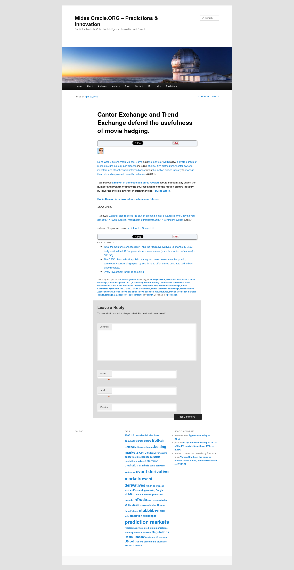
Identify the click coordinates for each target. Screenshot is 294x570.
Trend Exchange (105, 294)
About (90, 86)
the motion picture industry (167, 170)
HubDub (130, 494)
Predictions (171, 86)
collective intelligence (137, 456)
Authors (116, 86)
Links (158, 86)
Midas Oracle (157, 505)
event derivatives (125, 285)
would (166, 161)
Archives (102, 86)
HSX (122, 288)
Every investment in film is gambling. (124, 271)
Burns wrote (162, 190)
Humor (139, 494)
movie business (146, 291)
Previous (203, 96)
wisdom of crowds (133, 545)
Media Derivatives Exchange (165, 288)
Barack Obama (143, 440)
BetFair (158, 440)
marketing (144, 505)
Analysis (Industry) (129, 279)
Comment (104, 326)
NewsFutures (131, 511)
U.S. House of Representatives (129, 294)
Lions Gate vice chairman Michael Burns (119, 161)
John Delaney (154, 500)
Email (105, 390)
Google (159, 490)
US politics (132, 541)
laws (136, 505)
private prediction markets (150, 527)
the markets (155, 161)
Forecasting (139, 490)
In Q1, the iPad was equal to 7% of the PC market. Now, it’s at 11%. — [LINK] (196, 446)
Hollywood (148, 285)
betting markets (157, 279)
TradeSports (149, 537)
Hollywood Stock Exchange (167, 285)
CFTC (128, 282)
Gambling (150, 490)
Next (215, 96)
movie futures (161, 291)
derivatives (178, 282)
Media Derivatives (141, 288)
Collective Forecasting (157, 452)
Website (104, 406)
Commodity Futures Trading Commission (152, 282)
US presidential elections (153, 541)
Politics (160, 511)
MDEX (129, 288)
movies (172, 291)
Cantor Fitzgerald (116, 282)
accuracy (130, 441)
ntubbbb (146, 510)
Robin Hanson (134, 537)
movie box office (129, 291)
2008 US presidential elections (142, 435)
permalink (172, 294)
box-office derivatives (176, 279)
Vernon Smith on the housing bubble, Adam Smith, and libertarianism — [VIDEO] (196, 460)
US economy (161, 537)
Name (105, 374)
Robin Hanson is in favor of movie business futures (127, 199)
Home (78, 86)
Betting (129, 447)
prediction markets (186, 291)
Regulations (160, 532)
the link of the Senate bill (140, 228)
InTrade (140, 499)
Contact (139, 86)
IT (149, 86)
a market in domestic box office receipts (135, 182)
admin (150, 294)
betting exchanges (144, 447)
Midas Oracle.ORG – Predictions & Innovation (116, 21)
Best (127, 86)
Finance (150, 486)
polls (127, 516)
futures (138, 285)
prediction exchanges (143, 516)
